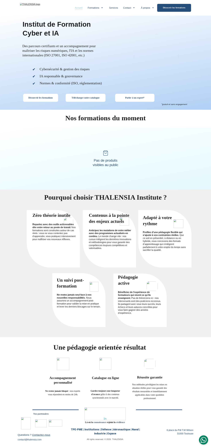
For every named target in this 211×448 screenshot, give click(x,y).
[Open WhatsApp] (203, 440)
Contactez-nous (41, 435)
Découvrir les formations (174, 8)
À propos (145, 8)
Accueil (79, 8)
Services (113, 8)
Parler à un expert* (135, 98)
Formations (93, 8)
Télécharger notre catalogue (85, 98)
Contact (127, 8)
